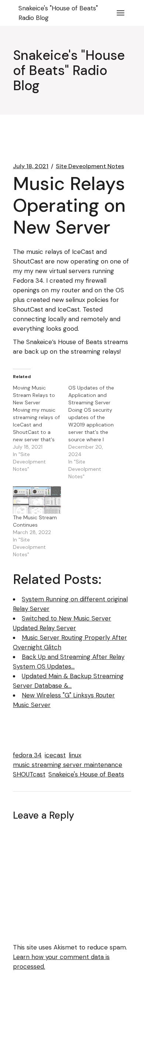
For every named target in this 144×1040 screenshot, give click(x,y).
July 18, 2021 (30, 166)
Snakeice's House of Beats (86, 774)
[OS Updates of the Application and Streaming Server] (96, 432)
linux (75, 755)
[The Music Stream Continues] (37, 500)
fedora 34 (27, 755)
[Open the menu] (121, 13)
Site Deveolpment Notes (90, 166)
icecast (55, 755)
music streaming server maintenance (67, 765)
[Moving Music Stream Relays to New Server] (40, 428)
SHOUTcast (29, 774)
